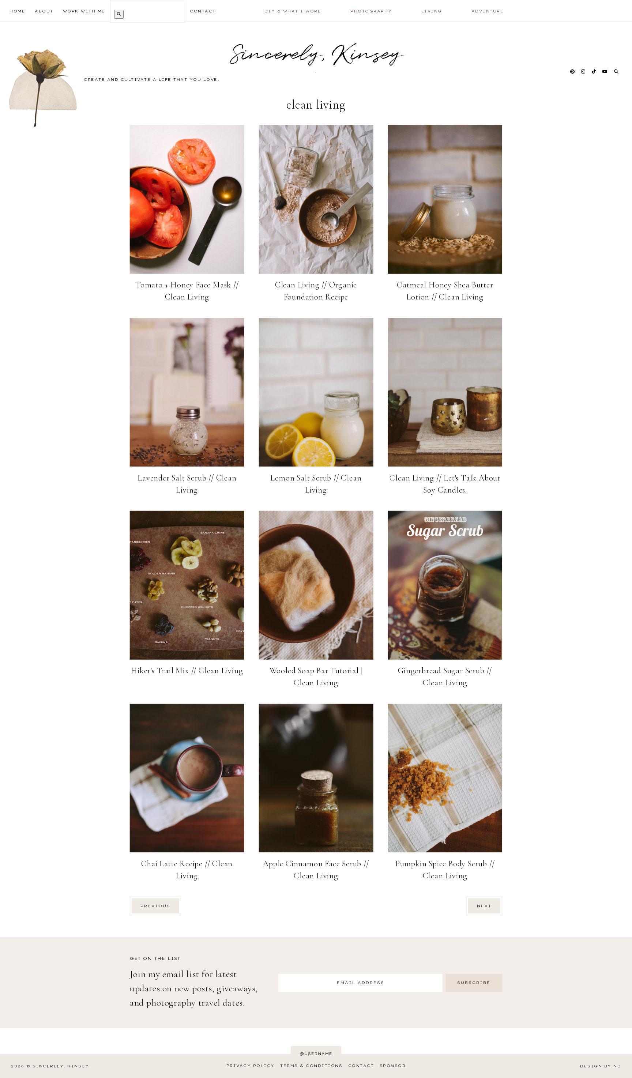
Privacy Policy (250, 1065)
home (17, 11)
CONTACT (203, 11)
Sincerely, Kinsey (61, 1066)
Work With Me (84, 11)
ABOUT (44, 11)
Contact (361, 1065)
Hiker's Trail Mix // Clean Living (187, 670)
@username (316, 1053)
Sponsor (393, 1065)
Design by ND (600, 1066)
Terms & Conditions (311, 1065)
